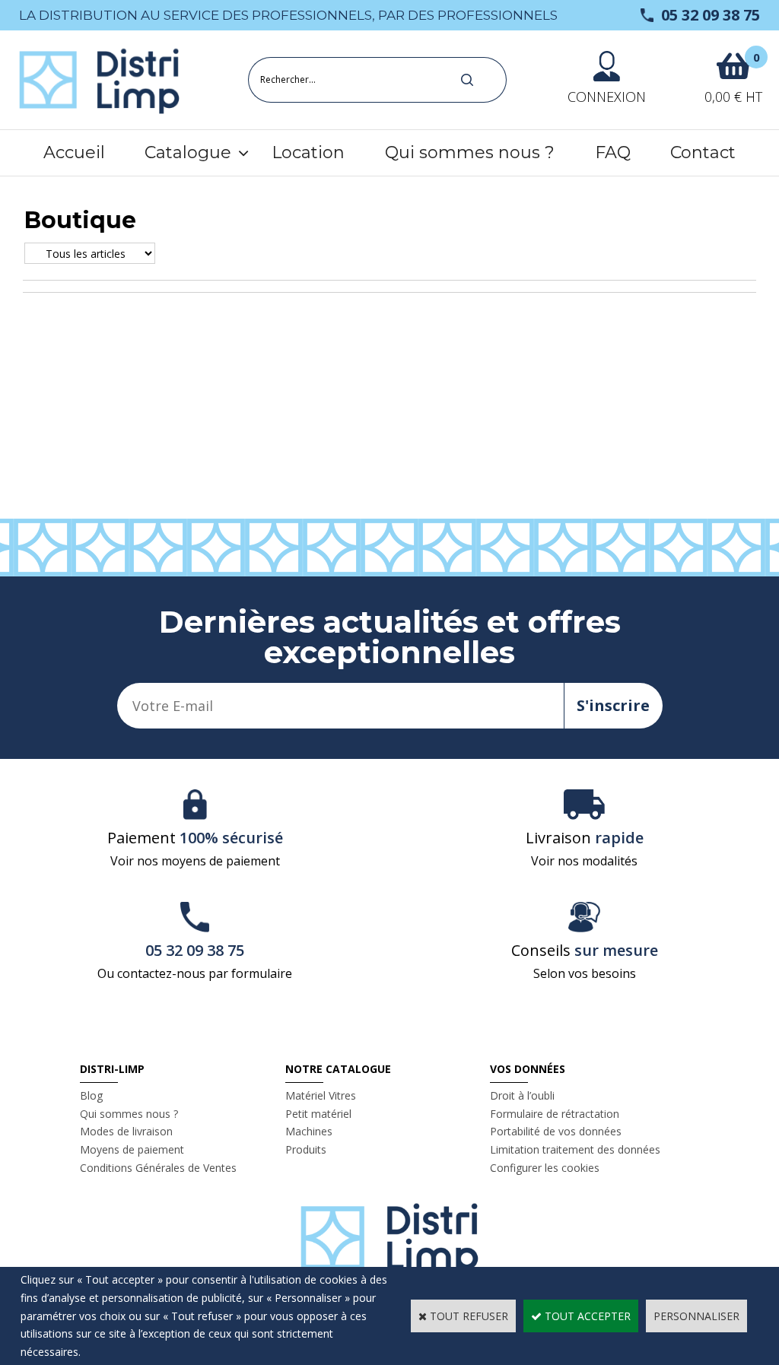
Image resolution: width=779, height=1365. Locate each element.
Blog (91, 1095)
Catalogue (188, 152)
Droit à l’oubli (522, 1095)
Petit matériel (318, 1113)
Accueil (74, 152)
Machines (308, 1131)
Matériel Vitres (320, 1095)
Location (308, 152)
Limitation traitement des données (575, 1149)
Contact (703, 152)
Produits (305, 1149)
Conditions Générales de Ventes (158, 1167)
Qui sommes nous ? (470, 152)
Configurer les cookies (544, 1167)
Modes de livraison (126, 1131)
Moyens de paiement (132, 1149)
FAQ (613, 152)
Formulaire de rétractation (554, 1113)
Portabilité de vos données (556, 1131)
